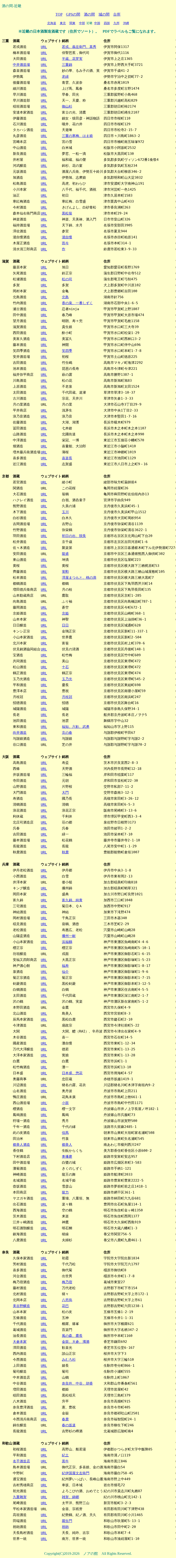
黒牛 (65, 1461)
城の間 (104, 14)
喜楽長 (67, 458)
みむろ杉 (69, 1359)
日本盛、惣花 (72, 1073)
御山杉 (67, 106)
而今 (65, 243)
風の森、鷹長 (72, 1336)
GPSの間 (73, 14)
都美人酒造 (21, 1144)
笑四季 (67, 351)
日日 (65, 625)
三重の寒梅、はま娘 (77, 136)
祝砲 (65, 1527)
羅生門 (67, 1521)
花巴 (65, 1306)
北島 (65, 297)
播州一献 (69, 936)
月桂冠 (67, 697)
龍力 (65, 1192)
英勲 (65, 571)
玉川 (65, 512)
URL (44, 47)
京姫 (65, 613)
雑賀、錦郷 (70, 1497)
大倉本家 (20, 1342)
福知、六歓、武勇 (75, 727)
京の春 (67, 732)
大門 (65, 792)
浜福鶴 (67, 942)
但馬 (65, 1133)
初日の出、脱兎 (74, 536)
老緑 (65, 76)
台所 (117, 14)
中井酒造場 (21, 65)
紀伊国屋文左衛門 (75, 1473)
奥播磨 (67, 1156)
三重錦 (67, 65)
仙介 (65, 972)
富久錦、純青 (72, 900)
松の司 (67, 279)
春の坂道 (69, 1425)
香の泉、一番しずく (77, 303)
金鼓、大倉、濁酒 (75, 1342)
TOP (58, 14)
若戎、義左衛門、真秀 (79, 47)
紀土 (65, 1455)
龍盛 (65, 554)
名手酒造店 (21, 1461)
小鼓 (65, 1103)
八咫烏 (67, 1300)
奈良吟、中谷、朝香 (77, 1383)
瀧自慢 (67, 237)
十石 (65, 667)
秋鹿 (65, 852)
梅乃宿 (67, 1282)
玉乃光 (67, 679)
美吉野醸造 (21, 1306)
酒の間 (89, 14)
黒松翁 (67, 213)
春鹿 (65, 1419)
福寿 (65, 966)
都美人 (67, 1144)
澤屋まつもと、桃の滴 (79, 577)
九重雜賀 (20, 1497)
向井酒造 (20, 732)
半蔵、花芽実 (72, 59)
